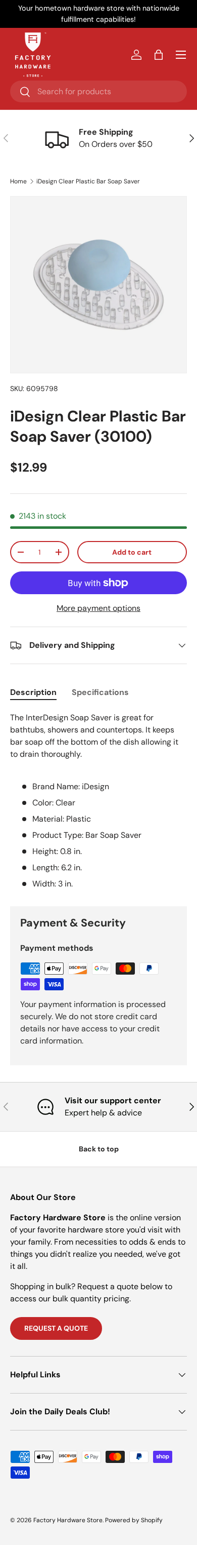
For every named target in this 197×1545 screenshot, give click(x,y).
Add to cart (132, 552)
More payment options (98, 608)
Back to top (99, 1148)
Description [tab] (33, 692)
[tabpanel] (98, 801)
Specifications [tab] (100, 692)
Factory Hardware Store (68, 1520)
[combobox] (98, 91)
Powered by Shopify (134, 1520)
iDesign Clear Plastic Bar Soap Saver (88, 181)
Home (18, 181)
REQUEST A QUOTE (56, 1328)
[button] (158, 55)
